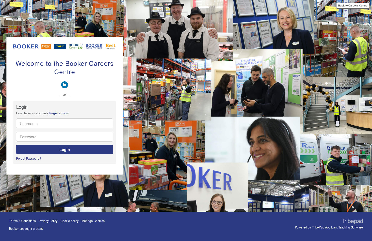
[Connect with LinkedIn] (64, 84)
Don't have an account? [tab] (42, 113)
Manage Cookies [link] (93, 221)
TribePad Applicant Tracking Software (337, 227)
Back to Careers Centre (352, 5)
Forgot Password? (28, 158)
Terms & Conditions (22, 221)
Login (64, 149)
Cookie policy (69, 221)
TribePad (352, 222)
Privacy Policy (48, 221)
